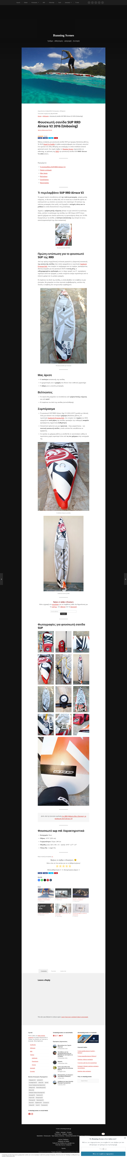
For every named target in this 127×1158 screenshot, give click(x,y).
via (52, 856)
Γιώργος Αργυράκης (56, 1152)
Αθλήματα (62, 111)
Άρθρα (25, 2)
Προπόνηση (35, 1061)
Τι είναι (77, 2)
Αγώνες (34, 1065)
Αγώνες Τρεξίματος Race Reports (37, 1085)
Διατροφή (67, 2)
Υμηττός (63, 1148)
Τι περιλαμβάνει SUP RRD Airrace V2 (52, 167)
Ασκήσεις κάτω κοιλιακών (43, 913)
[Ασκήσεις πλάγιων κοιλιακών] (63, 893)
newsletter (55, 604)
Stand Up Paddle (49, 144)
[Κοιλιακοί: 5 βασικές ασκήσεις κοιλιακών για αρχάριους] (81, 893)
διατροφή (74, 607)
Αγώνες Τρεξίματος (64, 1139)
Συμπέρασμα (44, 179)
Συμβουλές (33, 1044)
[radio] (57, 866)
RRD (57, 151)
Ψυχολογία (44, 1105)
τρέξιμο (54, 607)
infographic (32, 1080)
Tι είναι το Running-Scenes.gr (63, 1128)
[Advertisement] (63, 21)
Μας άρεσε (43, 173)
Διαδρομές (34, 1058)
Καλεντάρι (51, 2)
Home (39, 116)
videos (41, 1082)
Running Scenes (63, 35)
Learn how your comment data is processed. (74, 1017)
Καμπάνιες (39, 1095)
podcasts (39, 1080)
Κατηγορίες (34, 2)
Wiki (44, 2)
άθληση (63, 607)
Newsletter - (40, 1136)
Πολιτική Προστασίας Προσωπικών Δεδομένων (77, 1136)
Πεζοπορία (32, 1100)
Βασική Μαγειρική (40, 1087)
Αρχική (18, 2)
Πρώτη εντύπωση (46, 170)
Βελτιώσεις (43, 176)
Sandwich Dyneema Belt (56, 418)
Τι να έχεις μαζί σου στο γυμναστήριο (87, 1063)
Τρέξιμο (32, 1055)
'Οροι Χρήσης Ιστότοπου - (58, 1136)
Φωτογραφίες (44, 183)
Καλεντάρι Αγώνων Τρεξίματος (63, 1145)
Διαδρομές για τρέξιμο (63, 1141)
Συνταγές (32, 1071)
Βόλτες (31, 1090)
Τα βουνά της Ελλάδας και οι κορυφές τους (63, 1143)
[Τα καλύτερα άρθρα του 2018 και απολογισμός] (81, 908)
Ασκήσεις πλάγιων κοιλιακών (61, 898)
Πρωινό (31, 1102)
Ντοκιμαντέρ (39, 1097)
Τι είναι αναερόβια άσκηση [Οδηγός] (87, 1056)
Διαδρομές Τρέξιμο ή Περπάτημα (36, 1092)
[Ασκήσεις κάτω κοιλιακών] (46, 908)
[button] (103, 1139)
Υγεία (59, 2)
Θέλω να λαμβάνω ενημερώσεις (103, 1154)
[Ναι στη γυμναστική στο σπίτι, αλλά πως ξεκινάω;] (63, 908)
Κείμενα (31, 1097)
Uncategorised (33, 1082)
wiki (46, 1082)
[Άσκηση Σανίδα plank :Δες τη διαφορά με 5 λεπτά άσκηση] (46, 893)
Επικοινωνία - (48, 1136)
